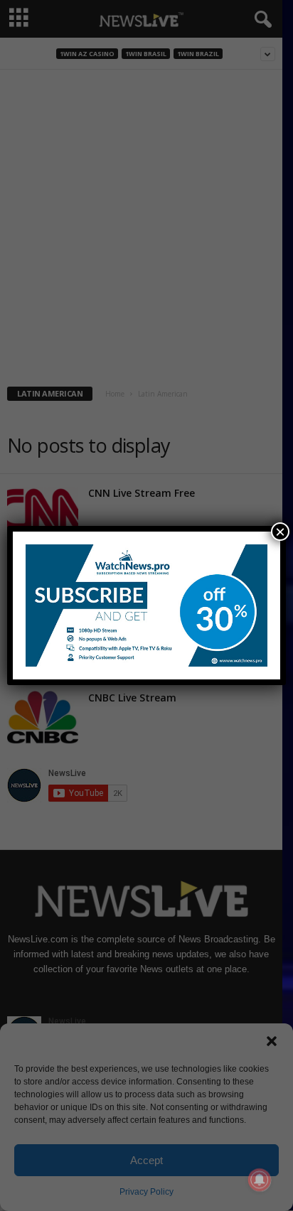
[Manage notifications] (259, 1179)
